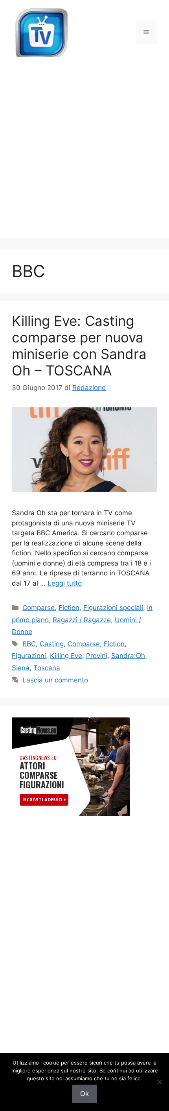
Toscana (46, 668)
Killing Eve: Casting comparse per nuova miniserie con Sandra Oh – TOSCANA (79, 345)
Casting (52, 644)
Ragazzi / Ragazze (82, 620)
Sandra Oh (128, 656)
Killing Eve (66, 656)
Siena (20, 668)
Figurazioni (29, 656)
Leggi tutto (65, 583)
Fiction (69, 608)
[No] (159, 1082)
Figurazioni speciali (113, 608)
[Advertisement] (84, 153)
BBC (29, 644)
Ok (84, 1094)
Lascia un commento (55, 680)
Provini (96, 656)
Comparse (38, 608)
